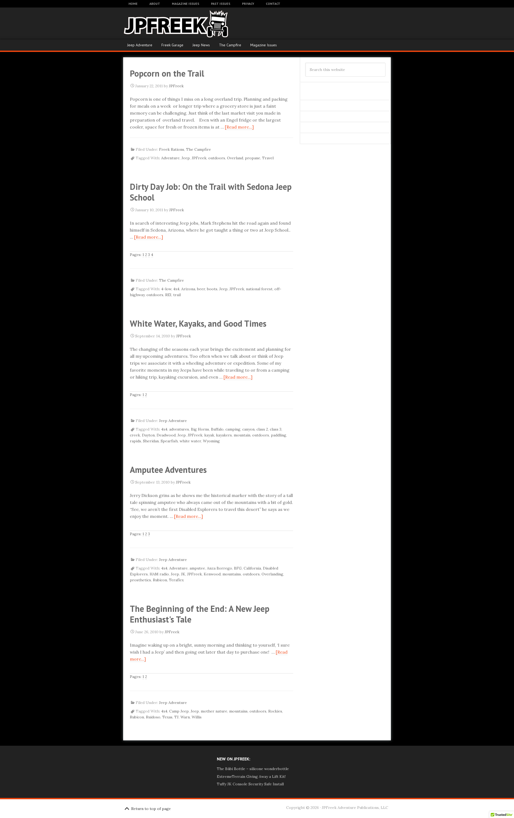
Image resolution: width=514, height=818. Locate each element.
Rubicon (160, 580)
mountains (231, 574)
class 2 (262, 429)
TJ (176, 717)
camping (232, 429)
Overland (235, 158)
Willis (197, 717)
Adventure (170, 158)
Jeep (186, 158)
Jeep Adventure (139, 45)
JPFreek (199, 158)
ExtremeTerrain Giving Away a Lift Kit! (251, 776)
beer (201, 289)
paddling (278, 435)
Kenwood (212, 574)
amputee (197, 568)
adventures (179, 429)
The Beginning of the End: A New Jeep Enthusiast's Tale (199, 614)
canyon (248, 429)
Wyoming (211, 441)
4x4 (176, 289)
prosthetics (140, 580)
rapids (135, 441)
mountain (242, 435)
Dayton (148, 435)
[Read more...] (239, 127)
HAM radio (159, 574)
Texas (167, 717)
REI (168, 294)
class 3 (275, 429)
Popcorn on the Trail (167, 73)
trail (177, 294)
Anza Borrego (219, 568)
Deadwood (166, 435)
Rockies (275, 711)
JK (183, 574)
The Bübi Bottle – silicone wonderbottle (253, 768)
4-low (166, 289)
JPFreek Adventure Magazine (166, 23)
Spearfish (169, 441)
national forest (259, 289)
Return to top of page (151, 808)
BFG (238, 568)
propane (252, 158)
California (252, 568)
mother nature (214, 711)
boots (212, 289)
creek (135, 435)
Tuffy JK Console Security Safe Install (250, 784)
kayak (209, 435)
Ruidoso (153, 717)
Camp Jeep (179, 711)
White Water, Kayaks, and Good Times (198, 323)
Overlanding (272, 574)
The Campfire (230, 45)
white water (190, 441)
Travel (268, 158)
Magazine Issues (263, 45)
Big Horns (200, 429)
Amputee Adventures (168, 469)
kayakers (224, 435)
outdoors (216, 158)
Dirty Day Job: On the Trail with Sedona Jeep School (211, 192)
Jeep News (201, 45)
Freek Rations (171, 149)
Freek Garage (172, 45)
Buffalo (217, 429)
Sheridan (151, 441)
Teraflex (176, 580)
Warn (185, 717)
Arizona (188, 289)
